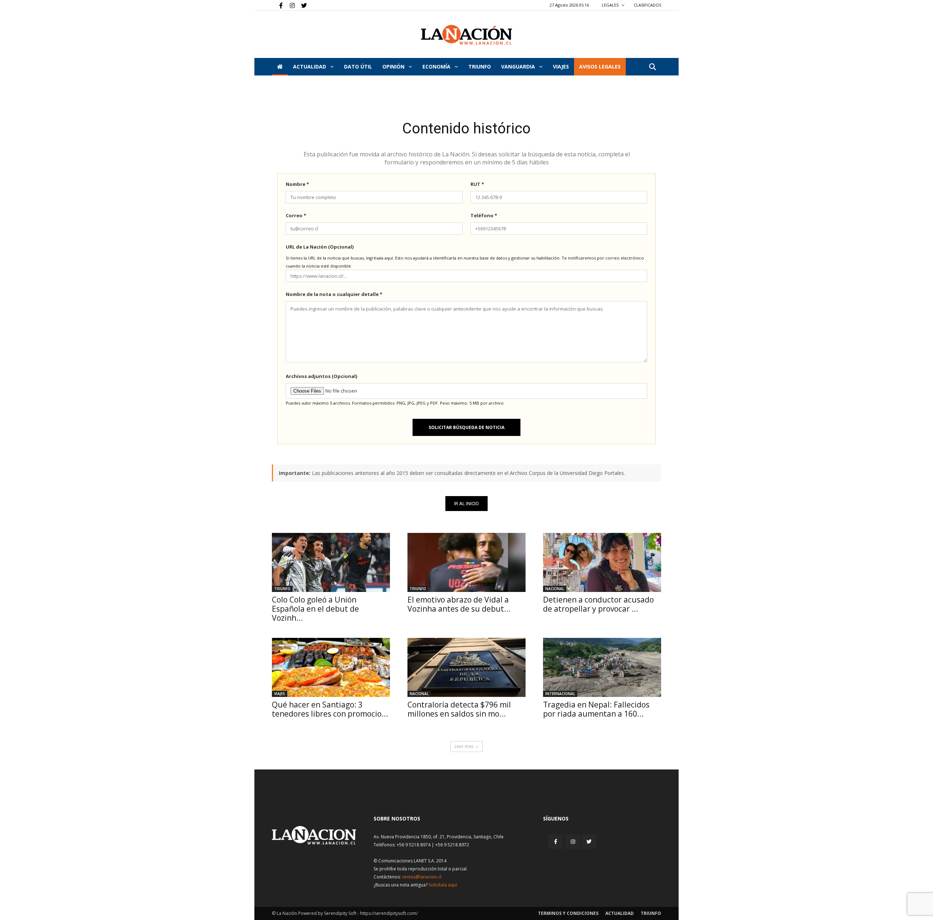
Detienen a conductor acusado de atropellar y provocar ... (598, 604)
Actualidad (310, 66)
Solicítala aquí (443, 885)
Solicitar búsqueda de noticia (466, 427)
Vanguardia (518, 66)
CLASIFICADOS (647, 5)
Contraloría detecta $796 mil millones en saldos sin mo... (459, 709)
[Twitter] (301, 5)
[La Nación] (466, 35)
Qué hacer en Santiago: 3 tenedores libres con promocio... (330, 709)
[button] (652, 67)
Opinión (394, 66)
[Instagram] (289, 5)
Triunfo (479, 66)
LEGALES (611, 5)
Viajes (279, 693)
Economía (437, 66)
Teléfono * (484, 215)
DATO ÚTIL (358, 66)
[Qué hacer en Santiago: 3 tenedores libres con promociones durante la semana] (331, 667)
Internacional (560, 693)
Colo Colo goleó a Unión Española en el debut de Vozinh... (315, 609)
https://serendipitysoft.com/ (389, 913)
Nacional (554, 588)
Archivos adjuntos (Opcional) (321, 376)
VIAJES (561, 66)
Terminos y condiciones (568, 913)
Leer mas (463, 746)
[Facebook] (277, 5)
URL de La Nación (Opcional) (320, 246)
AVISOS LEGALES (600, 66)
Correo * (296, 215)
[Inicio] (280, 66)
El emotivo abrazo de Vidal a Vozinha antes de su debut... (459, 604)
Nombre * (297, 184)
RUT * (477, 184)
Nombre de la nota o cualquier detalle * (334, 294)
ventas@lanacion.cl (421, 877)
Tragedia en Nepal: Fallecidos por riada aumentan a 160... (596, 709)
